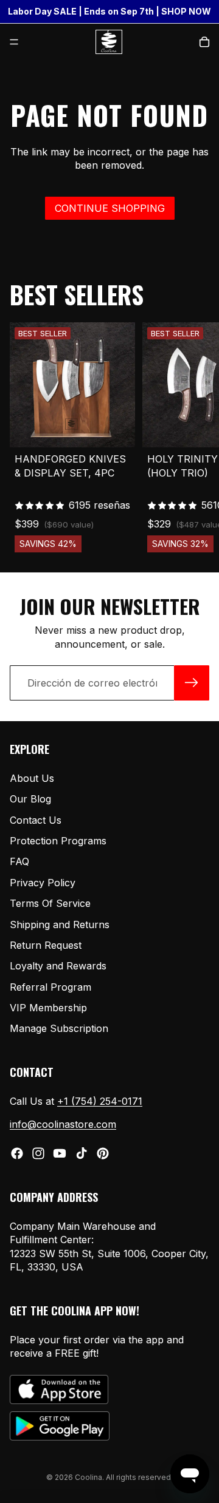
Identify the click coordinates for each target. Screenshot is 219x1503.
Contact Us (35, 819)
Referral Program (50, 987)
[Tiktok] (81, 1153)
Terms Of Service (50, 903)
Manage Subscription (59, 1028)
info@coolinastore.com (63, 1124)
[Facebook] (17, 1153)
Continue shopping (110, 208)
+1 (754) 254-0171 (99, 1101)
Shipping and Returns (59, 924)
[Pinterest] (103, 1153)
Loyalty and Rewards (58, 966)
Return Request (46, 945)
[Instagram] (38, 1153)
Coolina (88, 1477)
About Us (32, 778)
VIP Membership (48, 1008)
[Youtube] (59, 1153)
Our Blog (30, 799)
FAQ (19, 861)
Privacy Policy (42, 883)
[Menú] (14, 42)
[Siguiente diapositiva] (195, 437)
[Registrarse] (191, 683)
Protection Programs (58, 841)
